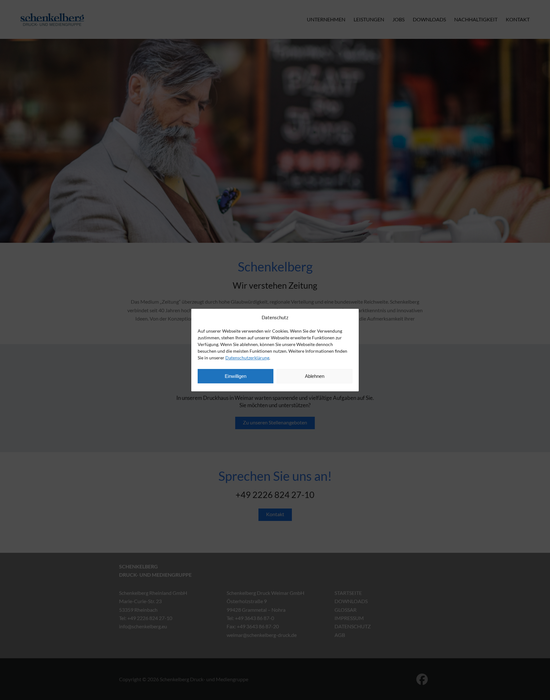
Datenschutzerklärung (247, 357)
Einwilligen (235, 376)
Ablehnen (314, 376)
